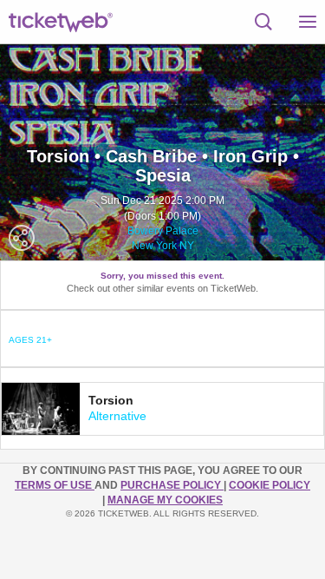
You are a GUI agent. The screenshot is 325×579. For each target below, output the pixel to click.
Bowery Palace (162, 231)
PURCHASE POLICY (172, 485)
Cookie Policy (269, 485)
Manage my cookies (165, 500)
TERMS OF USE (54, 485)
